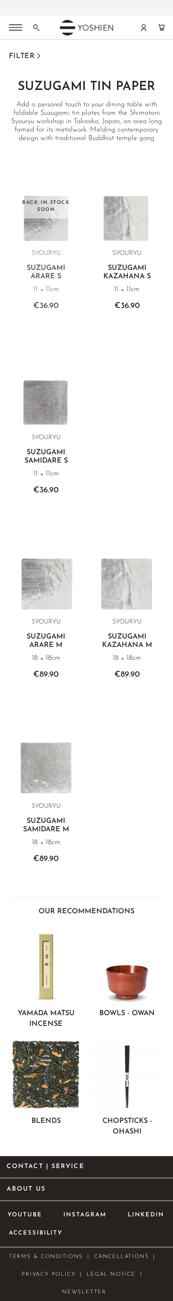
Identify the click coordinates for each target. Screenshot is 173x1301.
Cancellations (121, 1256)
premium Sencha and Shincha (68, 5)
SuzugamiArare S (46, 272)
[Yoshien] (86, 27)
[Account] (143, 27)
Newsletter (84, 1292)
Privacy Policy (48, 1274)
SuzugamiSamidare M (46, 825)
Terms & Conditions (46, 1256)
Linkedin (146, 1215)
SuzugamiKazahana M (127, 641)
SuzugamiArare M (46, 641)
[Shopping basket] (161, 27)
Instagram (84, 1215)
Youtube (25, 1215)
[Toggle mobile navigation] (15, 28)
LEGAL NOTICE (111, 1274)
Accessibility (36, 1233)
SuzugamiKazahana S (127, 272)
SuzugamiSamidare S (46, 456)
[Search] (36, 27)
